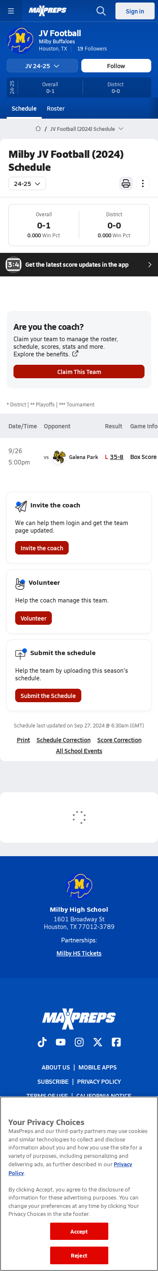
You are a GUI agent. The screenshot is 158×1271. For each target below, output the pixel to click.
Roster (55, 108)
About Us (56, 1067)
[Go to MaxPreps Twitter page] (98, 1043)
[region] (79, 1183)
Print (23, 739)
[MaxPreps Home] (48, 10)
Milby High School (79, 909)
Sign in (135, 11)
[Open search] (101, 11)
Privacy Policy (99, 1081)
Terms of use (47, 1095)
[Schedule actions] (143, 183)
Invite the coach (42, 548)
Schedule (24, 108)
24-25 (22, 183)
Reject (79, 1255)
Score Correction (119, 739)
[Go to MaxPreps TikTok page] (42, 1043)
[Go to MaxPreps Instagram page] (79, 1043)
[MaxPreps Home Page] (38, 128)
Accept (79, 1231)
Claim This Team (79, 371)
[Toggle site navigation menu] (11, 11)
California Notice (103, 1095)
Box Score (143, 456)
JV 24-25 (37, 65)
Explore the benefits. (41, 354)
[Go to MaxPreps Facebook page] (116, 1043)
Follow (116, 65)
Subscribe (53, 1081)
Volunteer (33, 618)
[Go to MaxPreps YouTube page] (61, 1043)
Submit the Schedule (48, 695)
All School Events (79, 750)
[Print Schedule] (126, 183)
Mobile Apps (97, 1067)
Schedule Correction (64, 739)
